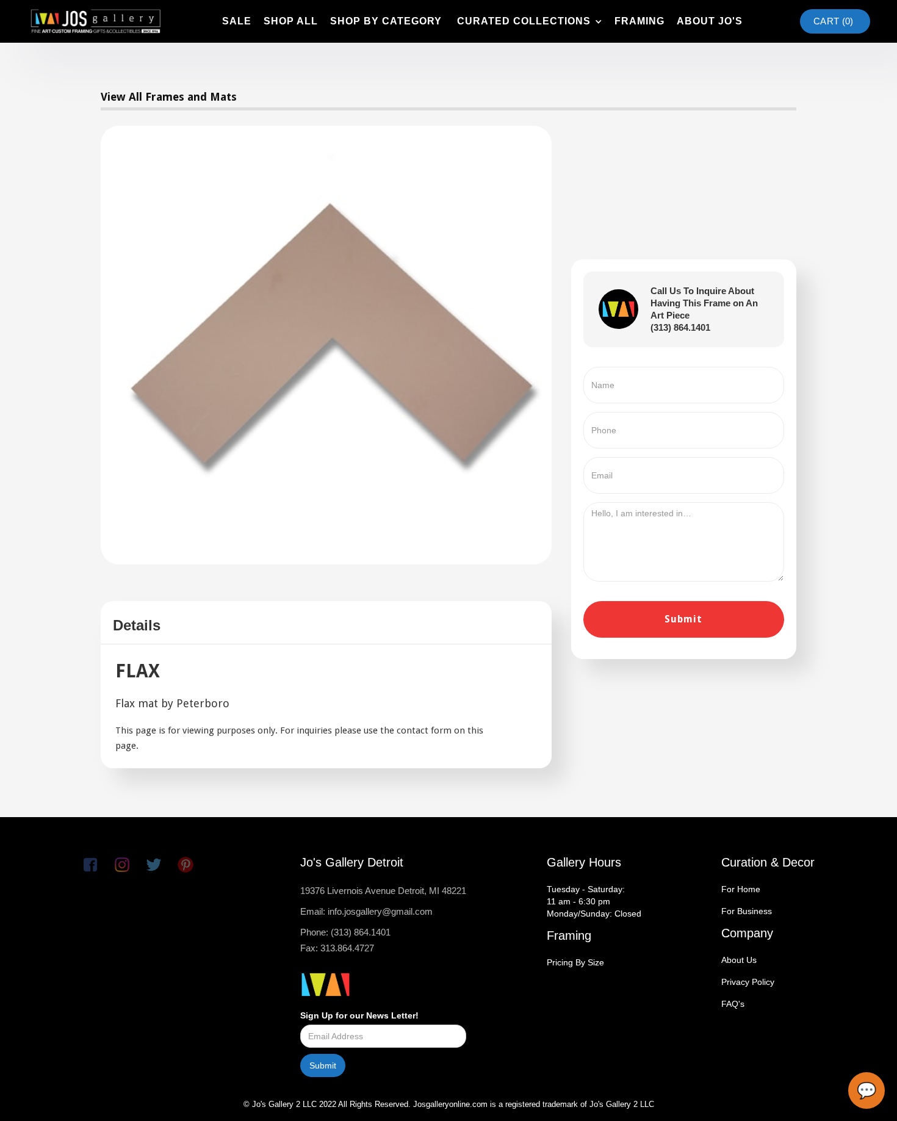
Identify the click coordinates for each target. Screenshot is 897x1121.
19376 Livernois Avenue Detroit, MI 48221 (383, 890)
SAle (236, 21)
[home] (95, 21)
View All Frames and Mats (169, 96)
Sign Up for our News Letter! (359, 1015)
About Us (739, 960)
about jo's (710, 21)
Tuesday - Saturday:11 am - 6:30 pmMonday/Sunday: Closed (594, 901)
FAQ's (732, 1004)
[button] (528, 21)
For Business (746, 911)
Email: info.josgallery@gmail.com (366, 911)
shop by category (386, 21)
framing (639, 21)
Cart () (833, 21)
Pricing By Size (575, 962)
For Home (740, 889)
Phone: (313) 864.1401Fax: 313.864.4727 (345, 940)
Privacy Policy (747, 982)
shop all (291, 21)
